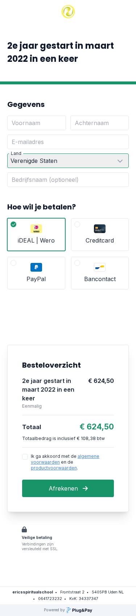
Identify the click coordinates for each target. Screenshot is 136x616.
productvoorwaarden (54, 468)
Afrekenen (64, 488)
